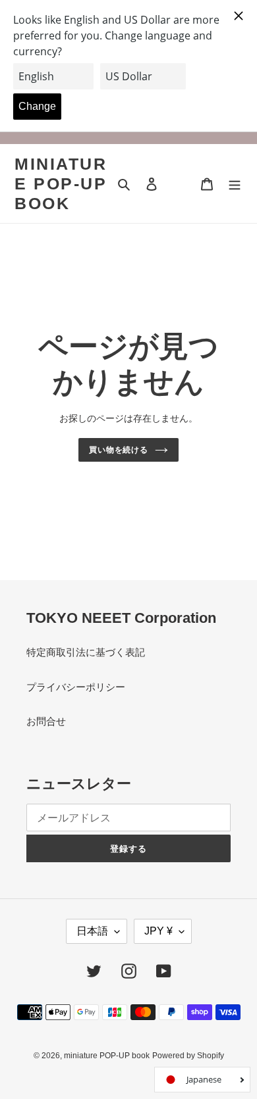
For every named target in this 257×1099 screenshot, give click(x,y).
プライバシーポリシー (75, 687)
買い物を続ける (119, 449)
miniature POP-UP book (60, 183)
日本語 (92, 931)
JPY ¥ (158, 931)
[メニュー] (234, 184)
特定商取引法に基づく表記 (85, 652)
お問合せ (46, 721)
